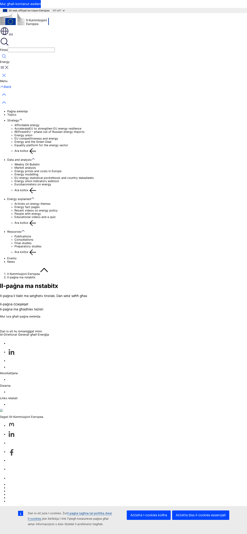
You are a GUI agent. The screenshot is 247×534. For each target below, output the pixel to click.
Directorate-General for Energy (28, 391)
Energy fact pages (27, 207)
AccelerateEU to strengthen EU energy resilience (47, 128)
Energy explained (19, 199)
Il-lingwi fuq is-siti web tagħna (28, 487)
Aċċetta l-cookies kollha (148, 515)
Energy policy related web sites (28, 404)
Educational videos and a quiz (35, 217)
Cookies (12, 491)
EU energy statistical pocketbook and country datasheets (54, 177)
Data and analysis (19, 159)
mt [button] (11, 34)
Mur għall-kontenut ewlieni (20, 4)
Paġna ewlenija (17, 111)
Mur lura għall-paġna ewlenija (20, 316)
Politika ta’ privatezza (22, 494)
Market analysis (25, 167)
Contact (12, 379)
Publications (22, 236)
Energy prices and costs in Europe (37, 171)
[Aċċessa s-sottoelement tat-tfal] (22, 119)
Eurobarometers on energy (32, 184)
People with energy (27, 213)
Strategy (13, 120)
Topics (11, 114)
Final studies (22, 243)
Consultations (23, 239)
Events (11, 258)
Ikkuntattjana (16, 478)
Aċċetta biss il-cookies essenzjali (201, 515)
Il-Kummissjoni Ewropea (23, 274)
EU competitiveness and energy (36, 138)
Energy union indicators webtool (36, 181)
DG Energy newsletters (23, 367)
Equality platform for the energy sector (41, 145)
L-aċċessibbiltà (17, 501)
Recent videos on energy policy (36, 210)
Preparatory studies (27, 246)
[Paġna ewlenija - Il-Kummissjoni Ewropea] (26, 20)
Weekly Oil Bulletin (27, 164)
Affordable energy (26, 125)
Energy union (23, 135)
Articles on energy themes (32, 203)
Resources (14, 231)
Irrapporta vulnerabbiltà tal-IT (27, 484)
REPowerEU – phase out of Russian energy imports (49, 131)
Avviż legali (15, 497)
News (11, 261)
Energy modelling (26, 174)
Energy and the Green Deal (32, 141)
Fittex (4, 50)
